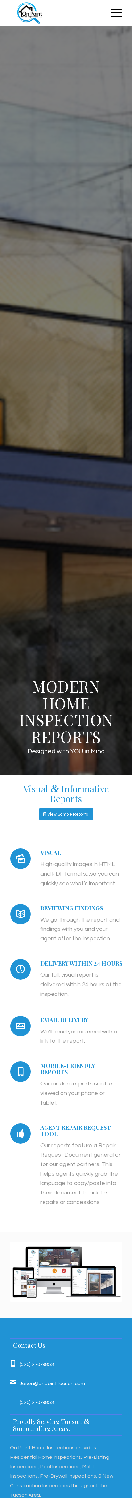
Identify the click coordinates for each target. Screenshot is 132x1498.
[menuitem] (113, 13)
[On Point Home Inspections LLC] (55, 13)
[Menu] (113, 13)
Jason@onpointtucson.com (52, 1383)
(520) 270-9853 (37, 1364)
